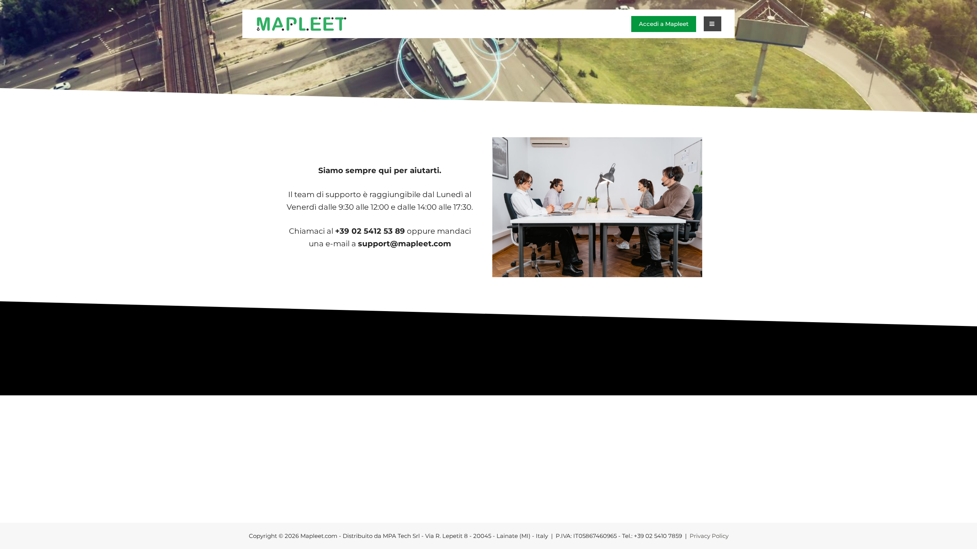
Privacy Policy (709, 535)
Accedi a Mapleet (663, 23)
